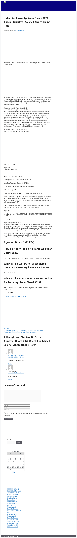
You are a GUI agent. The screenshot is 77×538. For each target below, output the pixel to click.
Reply (10, 364)
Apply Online (22, 296)
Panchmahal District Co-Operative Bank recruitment (20, 332)
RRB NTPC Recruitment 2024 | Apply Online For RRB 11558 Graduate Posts (14, 508)
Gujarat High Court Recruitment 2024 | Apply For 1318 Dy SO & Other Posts (13, 524)
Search (9, 440)
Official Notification (10, 296)
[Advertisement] (28, 46)
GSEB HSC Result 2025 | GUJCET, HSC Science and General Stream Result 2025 (14, 491)
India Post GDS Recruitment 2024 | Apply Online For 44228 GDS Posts (13, 517)
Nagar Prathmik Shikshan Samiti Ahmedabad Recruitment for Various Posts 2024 (13, 499)
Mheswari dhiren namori (16, 355)
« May (13, 472)
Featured (6, 328)
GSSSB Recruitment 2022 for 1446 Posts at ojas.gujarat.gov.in (24, 330)
